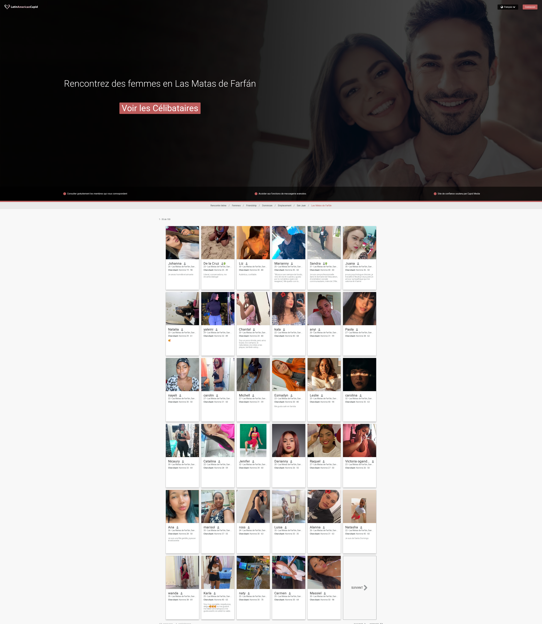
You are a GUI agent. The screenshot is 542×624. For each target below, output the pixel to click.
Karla (207, 593)
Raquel (315, 461)
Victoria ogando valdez (357, 461)
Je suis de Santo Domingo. (357, 538)
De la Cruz (211, 263)
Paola (349, 329)
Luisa (278, 527)
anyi (313, 329)
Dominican (267, 205)
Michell (244, 395)
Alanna (315, 527)
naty (242, 593)
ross (242, 527)
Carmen (280, 593)
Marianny (281, 263)
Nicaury (174, 461)
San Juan (301, 205)
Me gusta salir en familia (285, 406)
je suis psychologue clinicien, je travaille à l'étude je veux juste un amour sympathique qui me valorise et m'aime (359, 277)
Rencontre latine (218, 205)
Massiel (316, 593)
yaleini (208, 329)
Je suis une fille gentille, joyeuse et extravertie (181, 539)
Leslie (314, 395)
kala (277, 329)
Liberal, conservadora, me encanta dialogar (215, 275)
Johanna (175, 263)
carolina (351, 395)
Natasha (351, 527)
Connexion (530, 7)
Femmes (236, 205)
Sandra (315, 263)
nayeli (172, 395)
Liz (241, 263)
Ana (171, 527)
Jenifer (244, 461)
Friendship (251, 205)
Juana (350, 263)
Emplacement (284, 205)
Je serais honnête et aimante (180, 274)
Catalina (210, 461)
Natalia (173, 329)
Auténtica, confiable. (248, 274)
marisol (209, 527)
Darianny (281, 461)
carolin (209, 395)
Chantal (245, 329)
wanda (173, 593)
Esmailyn (281, 395)
